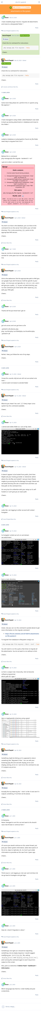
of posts (19, 2)
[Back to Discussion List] (2, 2)
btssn (6, 39)
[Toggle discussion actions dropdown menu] (39, 2)
